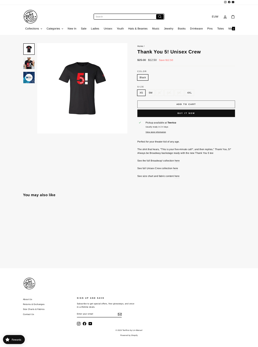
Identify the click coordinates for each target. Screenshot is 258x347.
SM (150, 92)
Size (140, 87)
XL (159, 92)
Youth (120, 28)
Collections (32, 28)
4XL (189, 92)
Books (182, 28)
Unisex (108, 28)
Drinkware (196, 28)
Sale (84, 28)
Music (155, 28)
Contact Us (28, 314)
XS (141, 92)
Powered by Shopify (129, 335)
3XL (179, 92)
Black (143, 77)
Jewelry (168, 28)
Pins (210, 28)
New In (72, 28)
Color (142, 71)
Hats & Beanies (138, 28)
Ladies (95, 28)
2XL (169, 92)
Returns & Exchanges (34, 304)
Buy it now (186, 113)
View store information (156, 132)
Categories (54, 28)
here (177, 160)
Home (140, 46)
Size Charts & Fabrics (33, 309)
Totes (220, 28)
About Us (27, 299)
